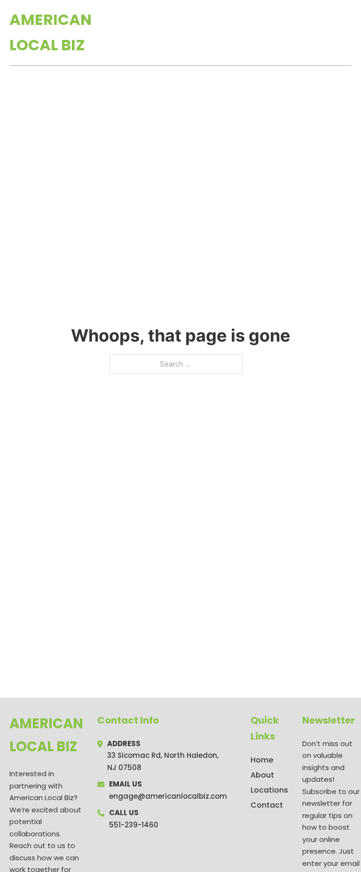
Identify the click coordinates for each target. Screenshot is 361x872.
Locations (285, 32)
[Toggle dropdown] (348, 32)
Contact (267, 805)
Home (242, 32)
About (262, 775)
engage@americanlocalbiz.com (168, 796)
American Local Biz (50, 32)
